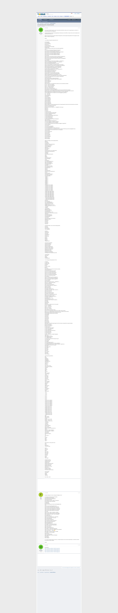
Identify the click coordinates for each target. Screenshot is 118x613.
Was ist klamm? (67, 16)
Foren (40, 19)
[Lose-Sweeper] (73, 16)
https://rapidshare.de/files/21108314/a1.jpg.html (52, 548)
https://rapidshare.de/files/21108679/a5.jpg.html (52, 551)
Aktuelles (45, 19)
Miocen (39, 26)
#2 (79, 492)
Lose (52, 16)
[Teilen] (78, 28)
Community (49, 16)
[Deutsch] (71, 13)
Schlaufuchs (45, 16)
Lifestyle (55, 16)
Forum (41, 16)
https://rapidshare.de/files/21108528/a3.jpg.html (52, 550)
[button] (47, 20)
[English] (72, 13)
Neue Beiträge (39, 21)
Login (75, 13)
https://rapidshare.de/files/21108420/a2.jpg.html (52, 549)
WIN (58, 16)
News (39, 16)
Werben (71, 16)
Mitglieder (52, 19)
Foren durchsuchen (44, 21)
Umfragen (62, 16)
